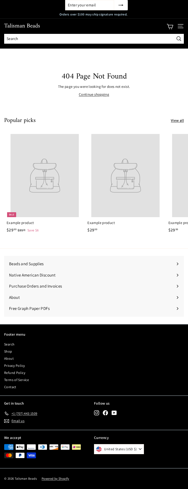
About (9, 358)
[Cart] (170, 26)
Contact (10, 387)
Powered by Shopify (55, 478)
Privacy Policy (14, 365)
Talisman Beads (22, 26)
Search (9, 344)
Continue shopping (94, 94)
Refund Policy (14, 372)
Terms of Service (16, 380)
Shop (8, 351)
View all (177, 120)
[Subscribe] (121, 5)
